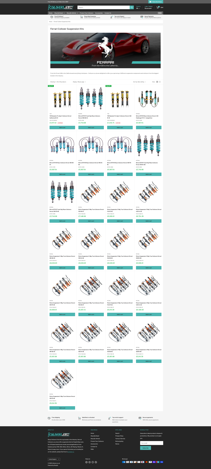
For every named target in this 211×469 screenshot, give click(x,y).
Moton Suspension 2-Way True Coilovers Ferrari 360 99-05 (62, 350)
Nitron (80, 113)
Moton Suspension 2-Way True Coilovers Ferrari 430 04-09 (148, 303)
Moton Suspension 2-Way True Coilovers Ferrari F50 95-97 (91, 303)
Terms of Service (120, 438)
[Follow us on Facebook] (86, 462)
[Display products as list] (160, 82)
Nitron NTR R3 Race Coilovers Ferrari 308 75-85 (119, 163)
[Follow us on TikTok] (96, 462)
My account (148, 8)
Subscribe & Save (157, 1)
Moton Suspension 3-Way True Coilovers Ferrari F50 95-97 (91, 210)
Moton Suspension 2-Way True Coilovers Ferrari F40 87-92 (120, 303)
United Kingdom (52, 459)
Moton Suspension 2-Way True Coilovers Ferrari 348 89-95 (120, 350)
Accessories (99, 13)
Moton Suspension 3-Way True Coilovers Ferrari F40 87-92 (120, 210)
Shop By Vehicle (71, 13)
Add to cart (62, 127)
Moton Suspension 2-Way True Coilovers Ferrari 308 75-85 (62, 397)
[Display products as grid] (157, 82)
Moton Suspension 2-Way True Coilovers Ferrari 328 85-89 (148, 350)
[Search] (132, 7)
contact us (71, 451)
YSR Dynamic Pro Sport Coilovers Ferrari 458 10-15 (119, 117)
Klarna (117, 444)
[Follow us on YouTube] (93, 462)
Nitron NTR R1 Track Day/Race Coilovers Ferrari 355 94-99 (147, 163)
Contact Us (108, 13)
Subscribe (146, 448)
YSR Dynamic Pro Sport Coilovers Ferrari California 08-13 (60, 117)
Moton (80, 207)
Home (50, 13)
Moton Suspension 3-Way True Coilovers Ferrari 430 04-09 (148, 210)
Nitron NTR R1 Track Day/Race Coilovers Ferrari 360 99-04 (89, 117)
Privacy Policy (119, 436)
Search (117, 433)
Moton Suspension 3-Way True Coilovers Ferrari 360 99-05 (62, 257)
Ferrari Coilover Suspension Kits (62, 21)
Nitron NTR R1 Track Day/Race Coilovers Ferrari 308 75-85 (60, 210)
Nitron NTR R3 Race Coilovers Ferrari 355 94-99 (90, 163)
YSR (51, 113)
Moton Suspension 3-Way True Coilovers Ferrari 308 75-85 (62, 303)
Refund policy (119, 441)
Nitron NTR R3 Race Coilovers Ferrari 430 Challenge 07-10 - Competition (147, 117)
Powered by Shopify (53, 465)
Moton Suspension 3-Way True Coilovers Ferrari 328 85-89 (148, 257)
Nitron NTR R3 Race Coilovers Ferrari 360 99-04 (62, 163)
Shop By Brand (58, 13)
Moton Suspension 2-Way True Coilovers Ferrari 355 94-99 (91, 350)
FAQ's (159, 13)
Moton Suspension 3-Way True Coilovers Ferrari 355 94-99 (91, 257)
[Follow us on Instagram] (89, 462)
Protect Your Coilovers (86, 13)
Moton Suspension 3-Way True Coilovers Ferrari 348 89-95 (120, 257)
